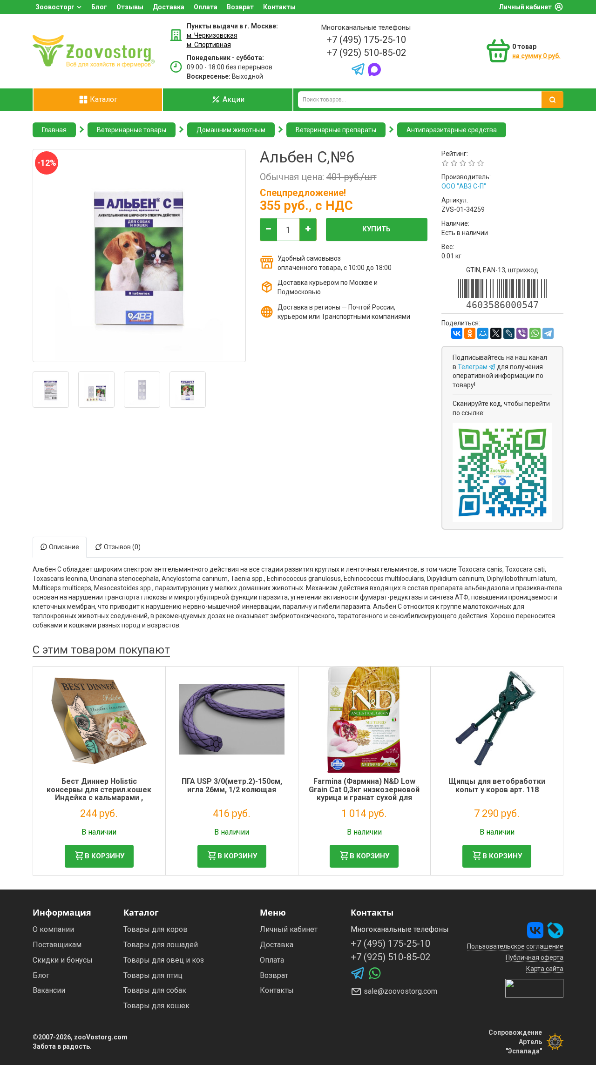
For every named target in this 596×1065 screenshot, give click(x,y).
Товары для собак (154, 990)
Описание (63, 547)
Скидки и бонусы (63, 960)
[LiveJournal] (509, 333)
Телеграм (473, 367)
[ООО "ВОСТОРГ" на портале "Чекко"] (534, 987)
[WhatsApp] (535, 333)
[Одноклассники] (469, 333)
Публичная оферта (534, 957)
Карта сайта (544, 968)
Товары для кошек (156, 1005)
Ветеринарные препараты (336, 130)
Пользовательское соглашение (515, 946)
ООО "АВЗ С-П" (463, 186)
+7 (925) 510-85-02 (366, 52)
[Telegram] (548, 333)
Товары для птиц (153, 975)
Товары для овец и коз (163, 960)
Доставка (168, 7)
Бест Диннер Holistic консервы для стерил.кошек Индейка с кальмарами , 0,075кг (99, 793)
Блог (99, 7)
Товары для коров (155, 929)
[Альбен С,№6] (51, 389)
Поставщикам (57, 944)
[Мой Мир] (482, 333)
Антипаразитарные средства (451, 130)
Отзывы (129, 7)
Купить (376, 229)
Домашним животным (230, 130)
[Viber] (522, 333)
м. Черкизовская (212, 35)
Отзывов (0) (121, 547)
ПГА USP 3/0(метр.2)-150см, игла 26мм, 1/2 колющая (232, 785)
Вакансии (49, 990)
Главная (54, 130)
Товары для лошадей (160, 944)
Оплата (205, 7)
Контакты (279, 7)
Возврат (240, 7)
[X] (495, 333)
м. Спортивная (209, 44)
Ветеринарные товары (131, 130)
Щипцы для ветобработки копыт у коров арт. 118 (496, 785)
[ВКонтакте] (456, 333)
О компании (53, 929)
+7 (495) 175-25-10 (366, 39)
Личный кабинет (525, 7)
